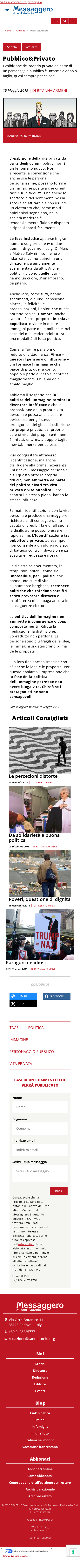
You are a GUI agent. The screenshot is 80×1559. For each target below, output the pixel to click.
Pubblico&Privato (39, 30)
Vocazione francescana (40, 1447)
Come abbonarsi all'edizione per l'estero (40, 1482)
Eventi (40, 1391)
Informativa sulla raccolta (15, 1556)
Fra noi (40, 1420)
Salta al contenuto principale (21, 2)
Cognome (19, 1119)
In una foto (40, 1433)
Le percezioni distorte (33, 776)
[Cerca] (65, 21)
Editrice (40, 1384)
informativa (26, 1244)
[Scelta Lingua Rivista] (73, 21)
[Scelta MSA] (7, 10)
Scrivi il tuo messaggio (29, 1162)
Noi (40, 1354)
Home (8, 30)
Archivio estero (40, 1496)
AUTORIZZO (22, 1276)
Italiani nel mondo (40, 1440)
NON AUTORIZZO (27, 1280)
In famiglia (40, 1426)
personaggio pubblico (32, 1051)
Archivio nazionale (40, 1489)
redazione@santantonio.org (32, 1338)
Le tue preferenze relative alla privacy (30, 1551)
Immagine (19, 1039)
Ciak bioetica (40, 1413)
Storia (40, 1364)
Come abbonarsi (40, 1476)
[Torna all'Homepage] (33, 10)
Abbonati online (40, 1469)
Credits (31, 1519)
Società (12, 47)
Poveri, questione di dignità (40, 899)
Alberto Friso (44, 782)
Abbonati (40, 1459)
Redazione (40, 1377)
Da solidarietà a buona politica (34, 837)
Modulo (44, 1530)
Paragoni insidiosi (26, 962)
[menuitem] (40, 1371)
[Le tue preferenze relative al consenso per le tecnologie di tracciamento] (73, 1552)
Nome (17, 1098)
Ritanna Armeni (52, 90)
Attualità (20, 30)
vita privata (21, 1063)
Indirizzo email (23, 1140)
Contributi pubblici (40, 1537)
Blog (40, 1403)
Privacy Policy (45, 1519)
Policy (34, 1530)
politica (36, 1027)
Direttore (40, 1371)
